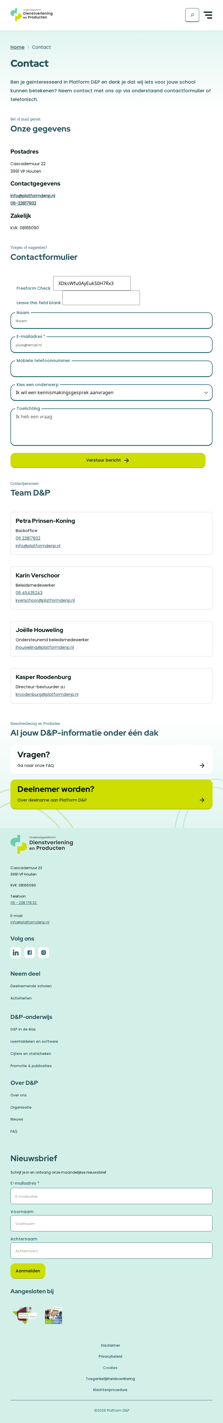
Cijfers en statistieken (30, 1053)
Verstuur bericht (103, 460)
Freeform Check (34, 288)
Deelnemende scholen (31, 986)
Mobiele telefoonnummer (43, 360)
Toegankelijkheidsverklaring (110, 1378)
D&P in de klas (23, 1029)
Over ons (18, 1095)
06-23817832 (23, 203)
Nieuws (16, 1119)
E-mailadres (29, 336)
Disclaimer (110, 1345)
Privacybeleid (110, 1356)
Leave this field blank (39, 303)
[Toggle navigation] (208, 15)
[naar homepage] (111, 847)
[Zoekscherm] (192, 15)
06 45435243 (29, 593)
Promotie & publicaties (31, 1065)
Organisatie (21, 1107)
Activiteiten (21, 998)
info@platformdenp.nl (32, 196)
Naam (23, 313)
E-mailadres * (24, 1183)
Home (17, 47)
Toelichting (28, 408)
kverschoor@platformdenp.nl (45, 600)
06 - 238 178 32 (23, 902)
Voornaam (21, 1212)
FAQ (13, 1131)
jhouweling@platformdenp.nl (45, 647)
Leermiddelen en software (34, 1041)
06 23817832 (28, 538)
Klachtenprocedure (110, 1389)
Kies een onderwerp (38, 385)
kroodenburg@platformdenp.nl (47, 694)
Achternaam (23, 1239)
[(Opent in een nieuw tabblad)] (15, 953)
